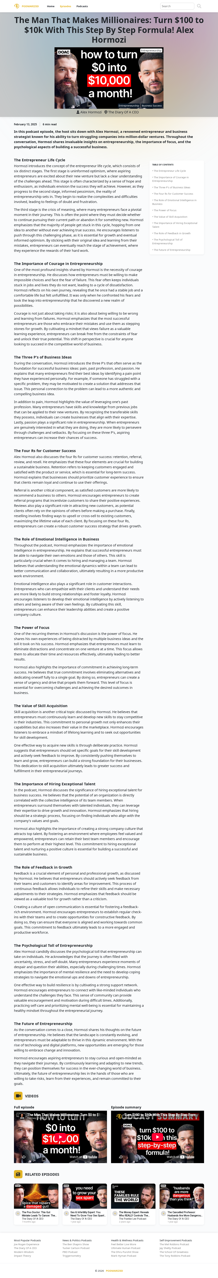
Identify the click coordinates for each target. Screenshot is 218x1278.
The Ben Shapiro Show (76, 1244)
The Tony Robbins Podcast (175, 1255)
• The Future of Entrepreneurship (171, 249)
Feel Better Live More (123, 1244)
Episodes (65, 6)
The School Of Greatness (174, 1252)
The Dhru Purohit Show (124, 1252)
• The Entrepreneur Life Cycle (169, 170)
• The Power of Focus (164, 210)
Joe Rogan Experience (26, 1244)
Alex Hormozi (91, 112)
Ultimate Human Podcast (125, 1248)
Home (50, 6)
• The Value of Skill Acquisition (169, 216)
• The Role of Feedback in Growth (171, 233)
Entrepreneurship (129, 105)
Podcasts (82, 6)
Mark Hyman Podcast (123, 1255)
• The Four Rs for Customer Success (172, 193)
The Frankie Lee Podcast (132, 1218)
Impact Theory (22, 1255)
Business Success (152, 105)
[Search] (199, 6)
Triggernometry (72, 1255)
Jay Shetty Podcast (170, 1248)
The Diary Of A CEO (123, 112)
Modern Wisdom (24, 1252)
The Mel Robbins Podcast (174, 1244)
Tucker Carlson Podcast (76, 1248)
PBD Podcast (70, 1252)
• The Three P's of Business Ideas (171, 187)
